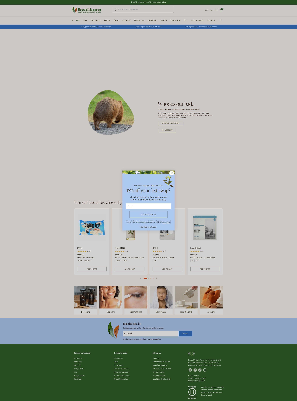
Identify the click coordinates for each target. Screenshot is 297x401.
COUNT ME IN (148, 214)
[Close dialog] (172, 173)
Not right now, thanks (148, 227)
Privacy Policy (166, 223)
